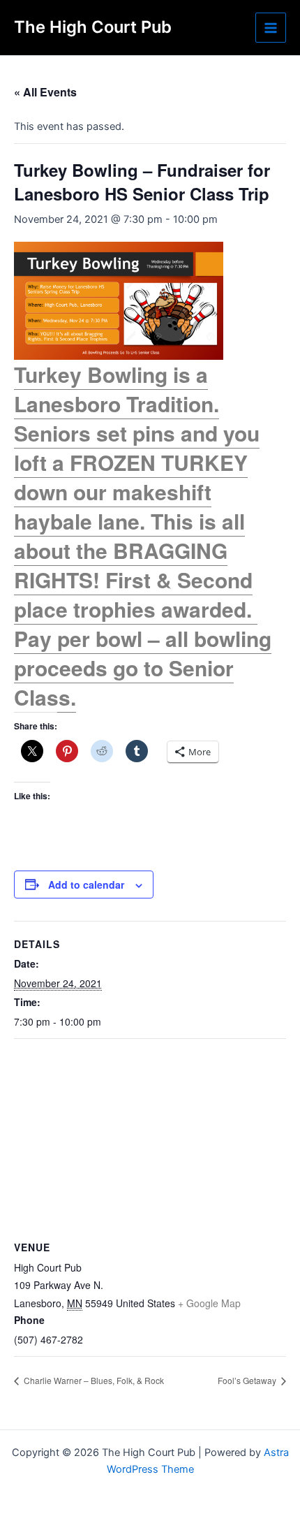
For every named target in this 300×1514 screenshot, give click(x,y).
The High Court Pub (93, 27)
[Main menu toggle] (270, 28)
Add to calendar (86, 884)
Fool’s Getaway (248, 1380)
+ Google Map (209, 1303)
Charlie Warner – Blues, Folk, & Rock (93, 1380)
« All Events (45, 92)
